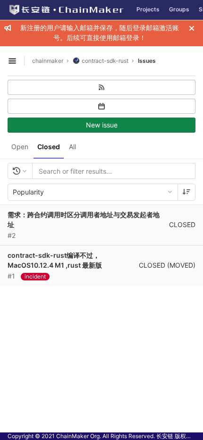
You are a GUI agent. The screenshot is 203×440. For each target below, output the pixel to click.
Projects (148, 9)
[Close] (191, 28)
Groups (179, 9)
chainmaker (47, 60)
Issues (147, 60)
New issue (102, 125)
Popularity (28, 192)
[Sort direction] (186, 192)
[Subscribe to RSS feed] (101, 87)
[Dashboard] (66, 9)
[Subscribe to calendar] (101, 106)
